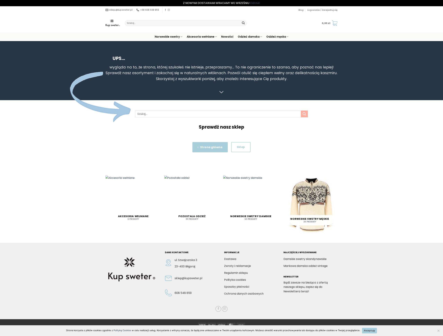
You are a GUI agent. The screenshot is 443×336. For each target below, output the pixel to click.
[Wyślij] (243, 23)
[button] (322, 10)
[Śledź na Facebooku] (165, 10)
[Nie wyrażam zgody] (438, 331)
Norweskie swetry (167, 37)
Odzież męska (276, 37)
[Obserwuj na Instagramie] (169, 10)
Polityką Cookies (122, 330)
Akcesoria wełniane (200, 37)
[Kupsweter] (113, 23)
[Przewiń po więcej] (221, 92)
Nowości (227, 37)
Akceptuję (369, 330)
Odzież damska (249, 37)
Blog (301, 9)
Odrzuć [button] (255, 3)
